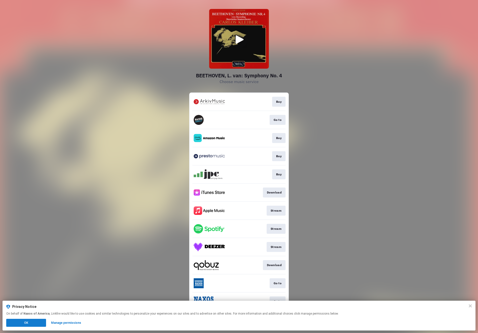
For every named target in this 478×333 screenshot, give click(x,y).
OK (26, 323)
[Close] (470, 306)
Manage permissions (66, 323)
